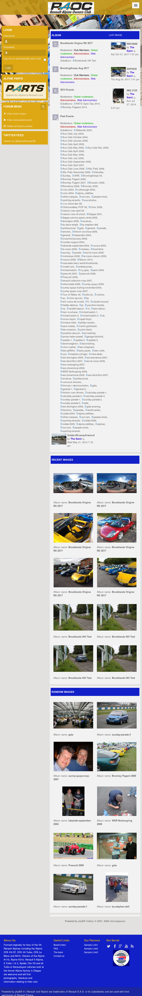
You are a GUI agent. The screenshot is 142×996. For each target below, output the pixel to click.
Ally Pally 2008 (96, 168)
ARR (76, 175)
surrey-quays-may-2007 (75, 291)
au (63, 298)
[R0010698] (118, 45)
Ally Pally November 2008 (76, 172)
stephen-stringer (78, 354)
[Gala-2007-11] (73, 715)
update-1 (67, 340)
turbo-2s (88, 294)
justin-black (86, 329)
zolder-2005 (68, 424)
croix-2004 (68, 193)
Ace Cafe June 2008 (73, 168)
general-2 (81, 389)
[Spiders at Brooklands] (73, 527)
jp (82, 305)
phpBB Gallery (86, 921)
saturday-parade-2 (72, 396)
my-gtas (84, 270)
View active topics (16, 113)
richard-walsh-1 (89, 312)
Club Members (81, 50)
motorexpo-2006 (71, 256)
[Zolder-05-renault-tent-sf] (59, 438)
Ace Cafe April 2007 (73, 165)
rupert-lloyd (85, 319)
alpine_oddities (85, 193)
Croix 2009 (96, 207)
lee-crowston (69, 329)
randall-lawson (76, 308)
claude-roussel (100, 301)
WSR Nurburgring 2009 (74, 371)
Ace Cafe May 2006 (73, 154)
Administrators (81, 53)
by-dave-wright (70, 224)
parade (102, 228)
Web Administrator (87, 100)
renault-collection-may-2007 (77, 280)
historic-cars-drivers (73, 392)
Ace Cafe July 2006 (73, 158)
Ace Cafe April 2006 (73, 151)
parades (79, 410)
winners (66, 231)
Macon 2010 (85, 259)
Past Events (67, 116)
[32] (117, 845)
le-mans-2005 (69, 249)
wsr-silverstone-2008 (73, 368)
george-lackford (95, 336)
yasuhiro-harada (95, 305)
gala (81, 228)
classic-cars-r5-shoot (73, 214)
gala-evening (93, 406)
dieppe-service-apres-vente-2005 (79, 217)
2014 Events (67, 89)
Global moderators (83, 96)
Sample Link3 (91, 952)
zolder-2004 (68, 413)
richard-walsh (69, 270)
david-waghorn (70, 343)
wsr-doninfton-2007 (72, 361)
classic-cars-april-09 (73, 210)
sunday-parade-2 (93, 399)
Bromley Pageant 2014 (74, 107)
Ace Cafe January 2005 (75, 140)
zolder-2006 (90, 420)
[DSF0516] (117, 617)
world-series (93, 410)
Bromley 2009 (90, 186)
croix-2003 (68, 189)
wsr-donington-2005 (72, 357)
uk (103, 315)
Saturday (99, 172)
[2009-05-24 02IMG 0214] (73, 845)
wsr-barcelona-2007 (97, 357)
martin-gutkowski (88, 326)
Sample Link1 (91, 944)
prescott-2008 (88, 273)
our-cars (85, 196)
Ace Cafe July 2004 (73, 133)
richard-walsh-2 (70, 315)
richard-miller (69, 322)
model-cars (68, 266)
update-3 (93, 340)
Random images (63, 691)
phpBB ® (20, 991)
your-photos (90, 200)
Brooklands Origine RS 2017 (76, 43)
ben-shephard (87, 347)
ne (63, 308)
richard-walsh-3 (90, 315)
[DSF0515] (73, 658)
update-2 (80, 340)
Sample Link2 (91, 948)
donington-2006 (70, 221)
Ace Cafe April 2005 (73, 144)
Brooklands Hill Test (85, 60)
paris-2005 (98, 270)
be (87, 298)
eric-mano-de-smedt (73, 301)
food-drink (98, 249)
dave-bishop (88, 343)
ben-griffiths (68, 350)
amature (86, 221)
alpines (101, 424)
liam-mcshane (69, 312)
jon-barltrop (90, 333)
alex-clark (99, 350)
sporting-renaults (71, 200)
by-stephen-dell (90, 224)
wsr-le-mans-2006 (94, 252)
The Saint (130, 48)
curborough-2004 (86, 189)
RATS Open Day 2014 (88, 103)
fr (88, 301)
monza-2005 (99, 245)
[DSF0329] (118, 71)
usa (64, 354)
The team (58, 952)
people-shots (100, 196)
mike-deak (96, 354)
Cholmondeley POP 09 (74, 207)
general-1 (67, 389)
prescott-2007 (69, 273)
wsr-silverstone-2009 (73, 375)
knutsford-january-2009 (74, 238)
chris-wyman (75, 298)
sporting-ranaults (71, 431)
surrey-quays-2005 (94, 284)
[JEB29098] (117, 715)
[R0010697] (117, 482)
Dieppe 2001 (95, 214)
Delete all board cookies (19, 126)
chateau (85, 249)
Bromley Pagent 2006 (74, 179)
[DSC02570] (116, 801)
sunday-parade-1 (71, 399)
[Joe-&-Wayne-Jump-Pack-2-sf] (73, 801)
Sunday (66, 175)
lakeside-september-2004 (75, 245)
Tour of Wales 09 (71, 294)
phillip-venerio (87, 322)
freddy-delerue (70, 305)
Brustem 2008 (96, 182)
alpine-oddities (86, 413)
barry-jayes (84, 350)
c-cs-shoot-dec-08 (72, 203)
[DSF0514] (117, 658)
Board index (60, 944)
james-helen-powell (72, 336)
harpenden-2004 (82, 235)
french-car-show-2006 (85, 231)
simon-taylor (69, 319)
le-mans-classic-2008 (94, 256)
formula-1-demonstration (75, 385)
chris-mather (69, 347)
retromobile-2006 (71, 284)
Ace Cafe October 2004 (75, 137)
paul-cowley (68, 326)
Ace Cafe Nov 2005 (97, 147)
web (86, 403)
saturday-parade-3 (95, 396)
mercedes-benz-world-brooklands (80, 263)
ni (88, 308)
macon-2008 (69, 259)
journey (66, 252)
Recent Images (62, 459)
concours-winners (71, 382)
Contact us (59, 955)
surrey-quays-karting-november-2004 (81, 287)
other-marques (70, 196)
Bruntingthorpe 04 (92, 175)
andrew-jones (85, 266)
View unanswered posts (19, 120)
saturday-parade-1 (96, 392)
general (91, 228)
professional (68, 228)
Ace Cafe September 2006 (76, 161)
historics (67, 410)
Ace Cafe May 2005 (73, 147)
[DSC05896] (73, 756)
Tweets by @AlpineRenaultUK (20, 141)
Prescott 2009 (69, 277)
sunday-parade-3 (71, 403)
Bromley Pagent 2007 (74, 182)
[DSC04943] (117, 886)
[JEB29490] (73, 886)
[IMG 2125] (118, 95)
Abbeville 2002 (84, 130)
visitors (100, 294)
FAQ (56, 948)
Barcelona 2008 (70, 186)
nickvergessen (117, 921)
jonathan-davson (71, 333)
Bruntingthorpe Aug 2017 (74, 68)
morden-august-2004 (73, 242)
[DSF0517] (73, 617)
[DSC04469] (116, 756)
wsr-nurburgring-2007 (73, 364)
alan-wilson (99, 308)
